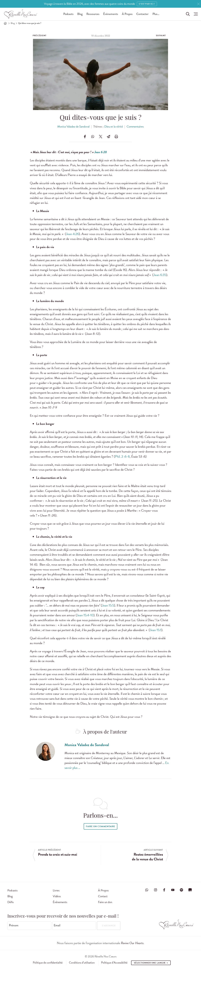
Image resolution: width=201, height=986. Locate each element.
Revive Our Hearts (132, 943)
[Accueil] (5, 23)
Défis (10, 902)
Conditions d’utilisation (82, 962)
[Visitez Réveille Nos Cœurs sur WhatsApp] (146, 889)
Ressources (92, 14)
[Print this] (116, 137)
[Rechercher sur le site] (188, 14)
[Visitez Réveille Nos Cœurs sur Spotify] (181, 889)
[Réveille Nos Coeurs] (20, 14)
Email (57, 925)
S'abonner (109, 925)
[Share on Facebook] (85, 137)
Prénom (13, 925)
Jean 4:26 (72, 233)
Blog (80, 14)
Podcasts (68, 14)
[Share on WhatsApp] (93, 137)
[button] (195, 14)
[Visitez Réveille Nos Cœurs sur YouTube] (172, 889)
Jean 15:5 (108, 605)
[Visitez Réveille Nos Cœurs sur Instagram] (155, 889)
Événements (110, 14)
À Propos (127, 14)
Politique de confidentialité (47, 962)
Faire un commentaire (100, 826)
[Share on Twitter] (100, 137)
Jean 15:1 (155, 629)
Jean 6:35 (159, 274)
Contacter (142, 14)
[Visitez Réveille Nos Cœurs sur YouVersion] (190, 889)
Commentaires (135, 126)
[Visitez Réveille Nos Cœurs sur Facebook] (164, 889)
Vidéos (57, 896)
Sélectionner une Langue (150, 962)
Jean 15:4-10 (85, 615)
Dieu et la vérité (113, 126)
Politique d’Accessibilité (114, 962)
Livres (56, 890)
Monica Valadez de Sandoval (73, 126)
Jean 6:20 (100, 152)
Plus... (155, 14)
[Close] (198, 4)
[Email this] (108, 137)
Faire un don (105, 902)
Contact (103, 896)
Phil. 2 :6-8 (122, 456)
